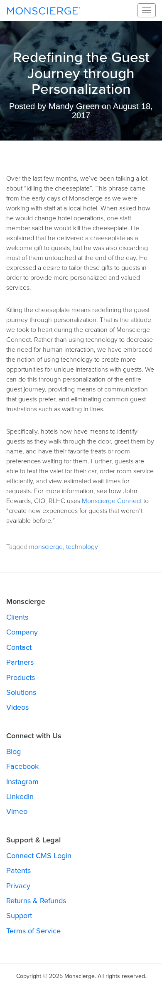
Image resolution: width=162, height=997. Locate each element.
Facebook (22, 766)
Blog (13, 751)
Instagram (22, 781)
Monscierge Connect (112, 501)
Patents (18, 870)
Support (19, 915)
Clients (17, 617)
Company (22, 632)
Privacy (18, 885)
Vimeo (16, 811)
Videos (17, 707)
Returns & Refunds (36, 900)
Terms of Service (33, 930)
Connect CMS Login (38, 855)
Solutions (21, 692)
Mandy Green (74, 106)
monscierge (46, 547)
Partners (20, 662)
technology (82, 547)
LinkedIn (20, 796)
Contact (19, 647)
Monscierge (43, 10)
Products (20, 677)
